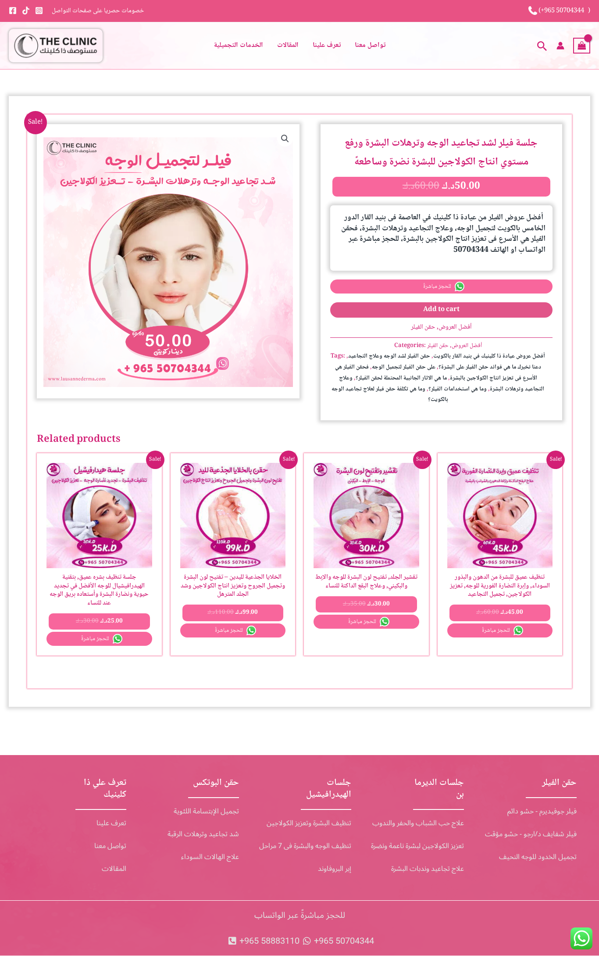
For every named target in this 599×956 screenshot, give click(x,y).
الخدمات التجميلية (238, 45)
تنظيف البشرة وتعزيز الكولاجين (309, 823)
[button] (542, 45)
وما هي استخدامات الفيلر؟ (457, 389)
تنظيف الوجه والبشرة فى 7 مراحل (305, 845)
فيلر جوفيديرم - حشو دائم (542, 811)
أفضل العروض (455, 327)
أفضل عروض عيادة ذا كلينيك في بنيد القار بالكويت (489, 356)
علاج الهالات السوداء (210, 856)
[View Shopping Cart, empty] (582, 46)
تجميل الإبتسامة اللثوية (206, 811)
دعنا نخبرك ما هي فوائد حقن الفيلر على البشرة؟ (490, 367)
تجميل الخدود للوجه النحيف (538, 856)
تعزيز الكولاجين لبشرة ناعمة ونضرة (417, 845)
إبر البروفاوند (334, 868)
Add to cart (441, 309)
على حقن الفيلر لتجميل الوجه (403, 367)
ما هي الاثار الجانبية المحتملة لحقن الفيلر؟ (401, 378)
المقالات (288, 45)
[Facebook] (13, 10)
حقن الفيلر (423, 327)
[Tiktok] (26, 10)
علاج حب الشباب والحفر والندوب (418, 823)
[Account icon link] (560, 46)
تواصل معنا (370, 45)
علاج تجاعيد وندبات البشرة (427, 868)
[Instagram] (39, 10)
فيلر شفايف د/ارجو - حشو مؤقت (531, 834)
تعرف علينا (327, 45)
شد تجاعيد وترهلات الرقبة (203, 834)
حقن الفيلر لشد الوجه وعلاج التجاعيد (389, 356)
